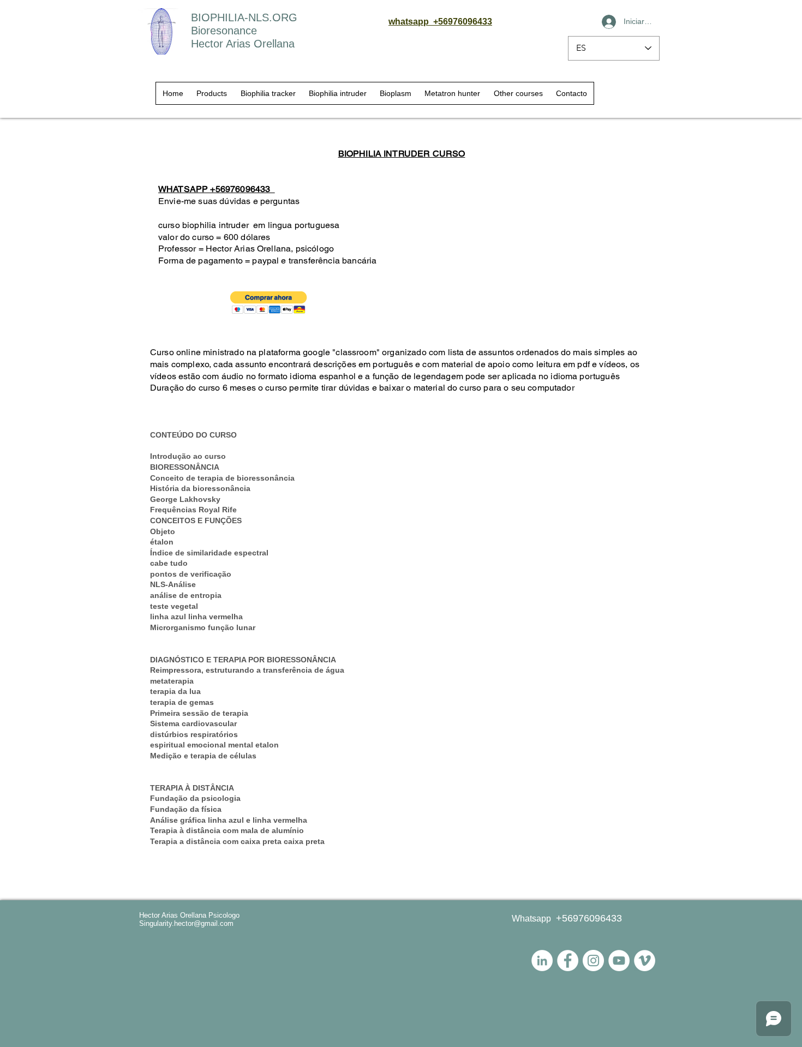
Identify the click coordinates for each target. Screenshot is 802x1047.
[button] (268, 302)
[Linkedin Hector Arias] (542, 960)
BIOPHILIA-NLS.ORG (244, 17)
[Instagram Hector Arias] (593, 960)
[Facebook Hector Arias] (567, 960)
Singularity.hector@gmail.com (186, 923)
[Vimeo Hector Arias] (644, 960)
